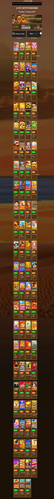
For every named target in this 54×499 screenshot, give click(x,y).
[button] (41, 33)
